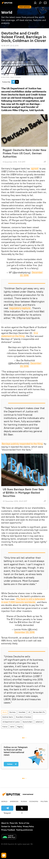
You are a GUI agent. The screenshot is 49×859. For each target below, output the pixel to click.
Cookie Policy (16, 826)
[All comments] (3, 855)
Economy (33, 801)
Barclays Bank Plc (39, 712)
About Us (5, 823)
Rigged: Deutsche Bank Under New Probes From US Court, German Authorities (24, 153)
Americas (14, 801)
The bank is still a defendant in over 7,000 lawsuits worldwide (23, 600)
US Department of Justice (11, 722)
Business (13, 712)
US (29, 712)
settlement (39, 722)
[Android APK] (8, 837)
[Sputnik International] (7, 4)
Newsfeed (22, 712)
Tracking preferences (24, 830)
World (4, 712)
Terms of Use (24, 823)
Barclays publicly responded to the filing (22, 443)
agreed (34, 168)
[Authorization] (35, 2)
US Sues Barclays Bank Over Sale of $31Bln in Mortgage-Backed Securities (23, 493)
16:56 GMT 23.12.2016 (9, 45)
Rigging (19, 727)
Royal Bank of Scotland (23, 717)
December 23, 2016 (24, 632)
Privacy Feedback (8, 830)
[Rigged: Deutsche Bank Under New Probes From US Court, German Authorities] (24, 130)
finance (4, 727)
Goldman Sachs (7, 717)
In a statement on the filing (19, 334)
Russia (24, 801)
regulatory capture (19, 308)
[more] (44, 161)
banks (12, 727)
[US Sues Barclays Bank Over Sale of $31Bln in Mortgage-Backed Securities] (24, 470)
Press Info (14, 823)
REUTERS (6, 77)
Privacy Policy (28, 826)
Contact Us (5, 826)
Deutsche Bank (28, 722)
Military (44, 801)
